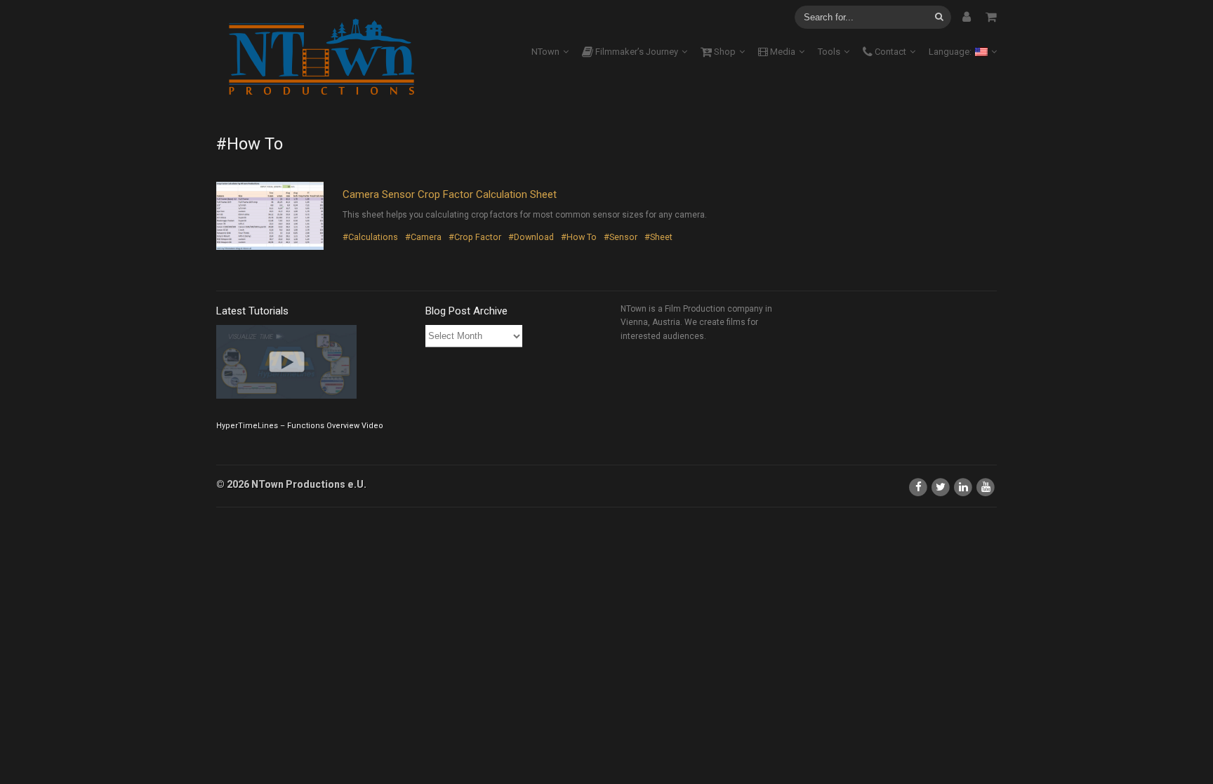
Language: (951, 51)
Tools (829, 51)
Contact (889, 51)
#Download (531, 237)
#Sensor (620, 237)
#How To (579, 237)
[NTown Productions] (321, 57)
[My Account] (966, 16)
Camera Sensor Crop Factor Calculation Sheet (450, 194)
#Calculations (370, 237)
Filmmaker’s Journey (635, 51)
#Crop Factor (475, 237)
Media (781, 51)
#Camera (423, 237)
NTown (545, 51)
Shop (724, 51)
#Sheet (658, 237)
